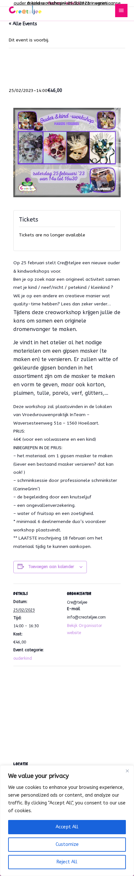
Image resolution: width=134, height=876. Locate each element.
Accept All (67, 827)
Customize (67, 844)
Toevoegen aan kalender (51, 566)
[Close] (127, 771)
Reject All (67, 862)
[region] (67, 820)
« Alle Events (23, 24)
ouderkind (22, 658)
